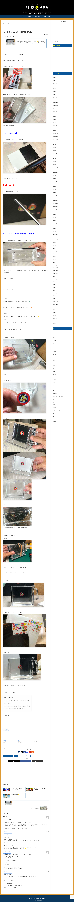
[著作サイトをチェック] (19, 752)
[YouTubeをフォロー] (30, 752)
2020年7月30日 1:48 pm (8, 873)
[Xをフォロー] (22, 752)
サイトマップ (44, 898)
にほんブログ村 (6, 730)
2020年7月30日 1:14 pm (7, 853)
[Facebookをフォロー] (24, 752)
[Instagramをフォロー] (27, 752)
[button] (37, 761)
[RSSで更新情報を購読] (32, 752)
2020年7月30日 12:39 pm (8, 833)
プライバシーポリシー (31, 898)
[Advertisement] (26, 27)
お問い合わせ (38, 898)
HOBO (5, 831)
